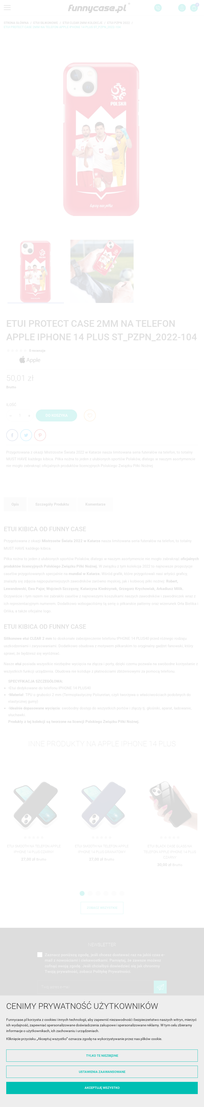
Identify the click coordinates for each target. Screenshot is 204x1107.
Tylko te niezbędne (102, 1055)
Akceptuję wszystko (102, 1088)
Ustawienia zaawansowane (102, 1072)
